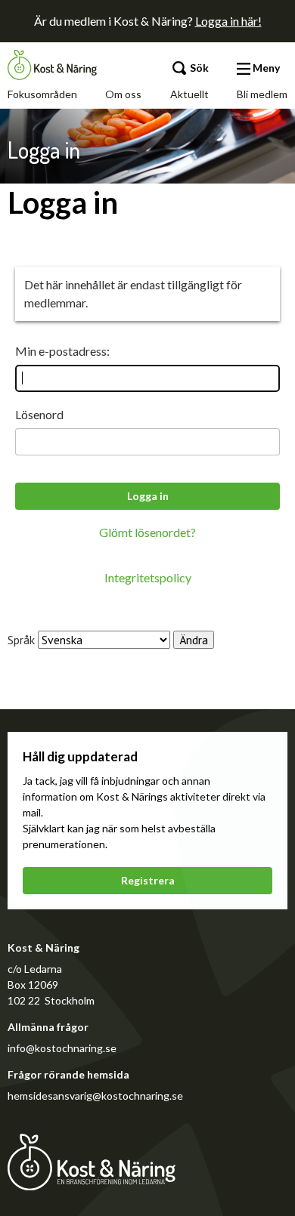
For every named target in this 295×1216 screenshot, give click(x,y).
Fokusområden (42, 94)
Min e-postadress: (62, 351)
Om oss (123, 94)
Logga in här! (228, 21)
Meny (265, 67)
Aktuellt (189, 94)
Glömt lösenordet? (147, 532)
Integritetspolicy (147, 577)
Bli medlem (262, 94)
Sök (198, 67)
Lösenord (39, 414)
